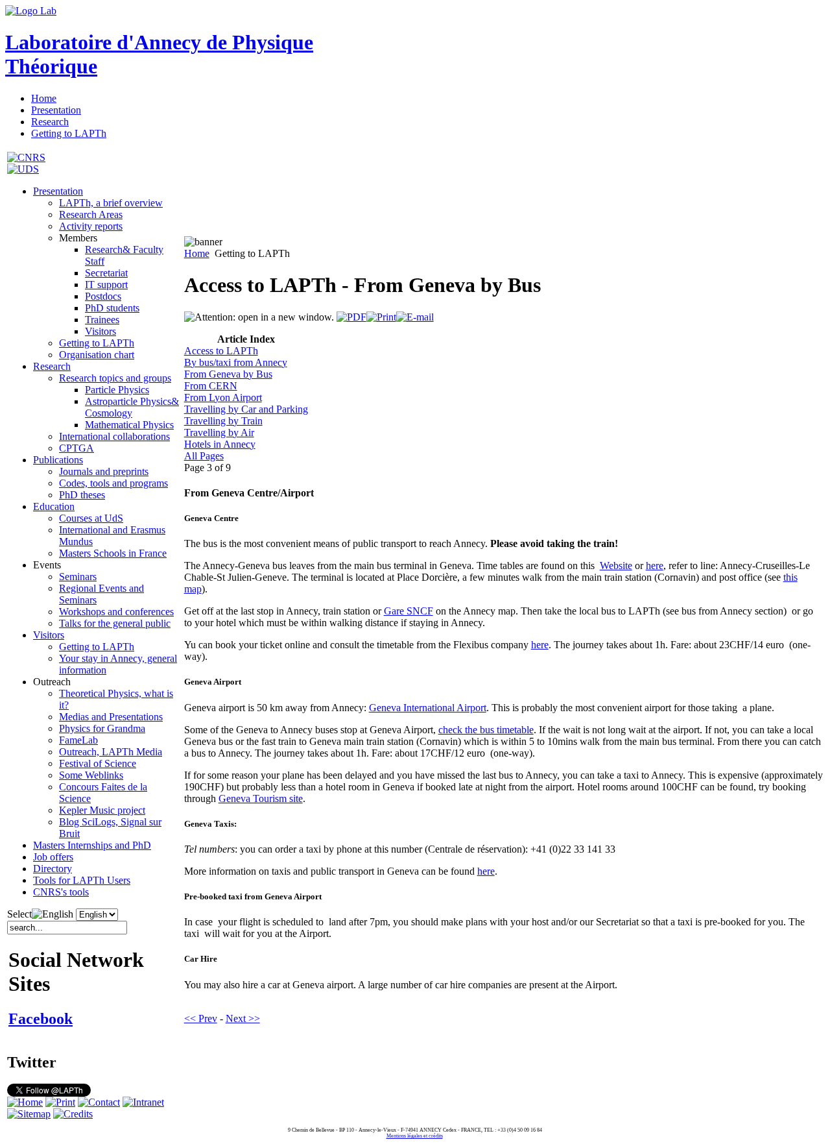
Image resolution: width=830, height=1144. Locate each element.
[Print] (381, 317)
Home (196, 253)
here (654, 565)
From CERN (210, 385)
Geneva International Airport (427, 707)
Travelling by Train (223, 420)
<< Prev (200, 1018)
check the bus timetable (486, 729)
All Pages (204, 455)
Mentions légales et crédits (414, 1136)
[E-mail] (415, 317)
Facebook (40, 1018)
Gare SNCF (408, 610)
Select (19, 913)
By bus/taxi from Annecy (235, 362)
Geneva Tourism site (261, 798)
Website (616, 565)
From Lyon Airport (223, 397)
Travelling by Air (219, 432)
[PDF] (351, 317)
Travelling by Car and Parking (246, 409)
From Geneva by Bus (228, 374)
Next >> (243, 1018)
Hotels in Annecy (219, 444)
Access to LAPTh (221, 350)
